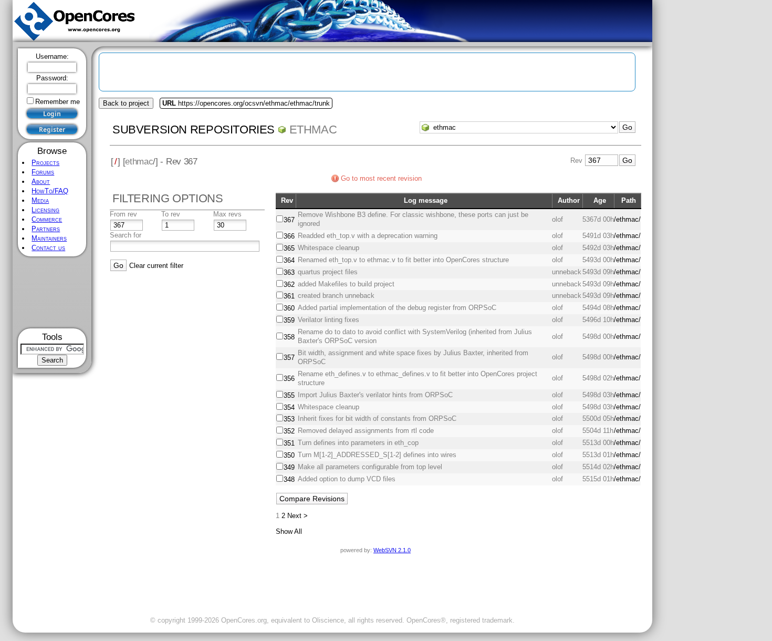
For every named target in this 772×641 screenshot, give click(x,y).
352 (289, 431)
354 (289, 407)
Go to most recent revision (381, 178)
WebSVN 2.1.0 (392, 550)
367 (289, 220)
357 (289, 357)
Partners (46, 229)
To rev (170, 214)
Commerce (47, 219)
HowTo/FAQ (50, 191)
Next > (297, 516)
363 (289, 272)
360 (289, 308)
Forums (43, 172)
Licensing (45, 210)
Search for (125, 235)
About (41, 181)
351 (289, 443)
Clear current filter (156, 266)
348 (289, 479)
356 (289, 378)
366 (289, 236)
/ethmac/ (627, 219)
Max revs (227, 214)
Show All (289, 531)
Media (40, 200)
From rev (123, 214)
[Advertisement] (52, 292)
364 (289, 260)
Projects (45, 163)
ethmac (313, 129)
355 (289, 395)
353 (289, 419)
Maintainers (49, 238)
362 (289, 284)
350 (289, 455)
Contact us (48, 248)
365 (289, 248)
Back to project (126, 103)
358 (289, 337)
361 (289, 296)
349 (289, 467)
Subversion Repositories (193, 129)
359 (289, 320)
